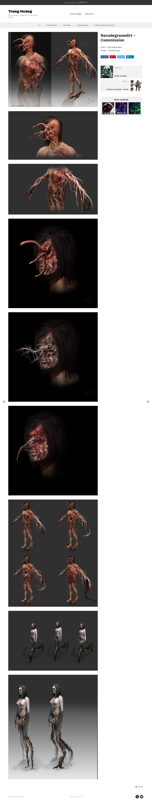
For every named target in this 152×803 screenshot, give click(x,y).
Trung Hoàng (20, 11)
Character (67, 25)
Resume (89, 14)
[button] (139, 787)
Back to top (76, 797)
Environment (51, 25)
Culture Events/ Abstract (104, 25)
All (39, 25)
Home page (75, 14)
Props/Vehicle (82, 25)
